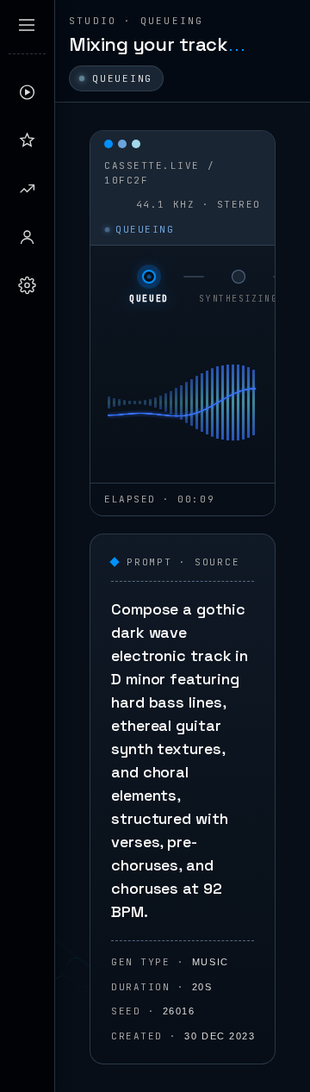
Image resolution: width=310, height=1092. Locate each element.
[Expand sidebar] (27, 25)
